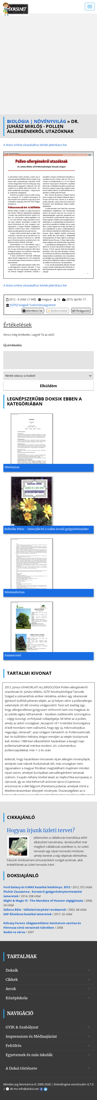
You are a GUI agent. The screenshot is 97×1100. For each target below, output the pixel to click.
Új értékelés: (12, 345)
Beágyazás (83, 310)
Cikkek (12, 979)
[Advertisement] (48, 64)
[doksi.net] (15, 9)
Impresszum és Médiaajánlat (31, 1036)
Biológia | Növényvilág (36, 121)
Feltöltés (13, 1045)
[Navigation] (90, 6)
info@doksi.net (28, 1089)
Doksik (12, 970)
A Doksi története (21, 1068)
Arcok (11, 988)
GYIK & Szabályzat (22, 1027)
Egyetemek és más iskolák (29, 1055)
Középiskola (17, 998)
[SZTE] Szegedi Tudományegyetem (33, 305)
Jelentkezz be (34, 310)
